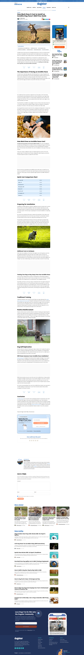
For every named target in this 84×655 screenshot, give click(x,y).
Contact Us (51, 639)
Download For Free (60, 47)
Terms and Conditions (63, 640)
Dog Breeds (49, 7)
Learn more (54, 10)
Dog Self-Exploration (45, 49)
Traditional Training (30, 49)
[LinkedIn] (48, 19)
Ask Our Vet (54, 7)
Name (18, 492)
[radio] (30, 440)
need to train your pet (36, 404)
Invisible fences (20, 398)
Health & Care (29, 7)
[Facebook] (15, 4)
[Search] (68, 7)
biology (35, 466)
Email (35, 492)
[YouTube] (19, 4)
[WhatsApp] (45, 19)
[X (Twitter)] (18, 4)
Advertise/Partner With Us (53, 642)
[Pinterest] (21, 4)
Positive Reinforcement (37, 49)
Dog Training (39, 7)
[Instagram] (16, 4)
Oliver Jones (23, 18)
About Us (50, 640)
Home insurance (20, 358)
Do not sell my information (64, 642)
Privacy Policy (30, 630)
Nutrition (34, 7)
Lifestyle (44, 7)
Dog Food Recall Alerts (41, 647)
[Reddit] (42, 19)
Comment (19, 481)
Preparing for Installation (22, 49)
